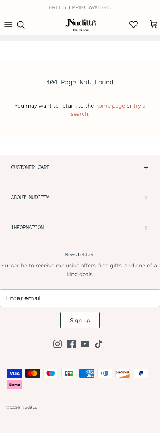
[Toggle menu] (8, 24)
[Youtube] (85, 344)
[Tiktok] (99, 344)
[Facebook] (71, 344)
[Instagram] (57, 344)
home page (110, 105)
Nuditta (28, 407)
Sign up (80, 320)
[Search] (24, 24)
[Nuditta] (80, 24)
